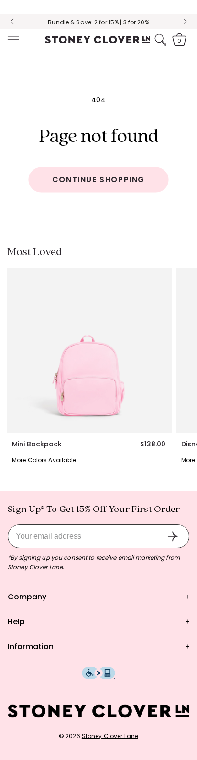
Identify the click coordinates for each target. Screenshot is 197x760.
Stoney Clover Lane (110, 736)
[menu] (12, 39)
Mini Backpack (37, 444)
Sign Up (172, 536)
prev (12, 21)
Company (27, 596)
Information (31, 646)
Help (16, 621)
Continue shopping (98, 179)
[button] (12, 39)
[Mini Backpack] (89, 350)
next (185, 21)
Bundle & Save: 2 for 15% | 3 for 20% (98, 22)
